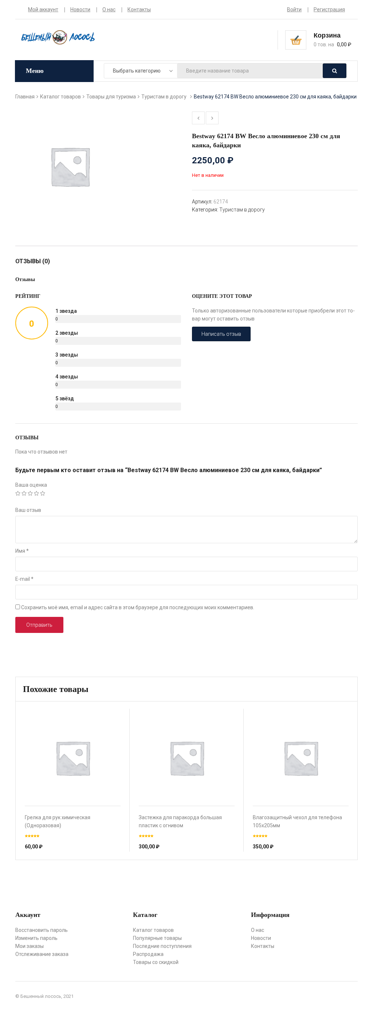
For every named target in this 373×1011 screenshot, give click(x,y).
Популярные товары (157, 938)
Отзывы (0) (32, 261)
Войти (294, 9)
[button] (329, 39)
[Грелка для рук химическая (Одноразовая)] (73, 758)
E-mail (24, 579)
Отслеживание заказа (41, 954)
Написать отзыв (221, 334)
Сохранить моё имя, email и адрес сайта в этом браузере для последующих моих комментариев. (137, 607)
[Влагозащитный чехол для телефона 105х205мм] (301, 758)
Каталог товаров (60, 97)
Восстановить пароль (41, 930)
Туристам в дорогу (163, 97)
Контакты (139, 9)
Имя (22, 551)
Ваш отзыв (28, 510)
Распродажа (148, 954)
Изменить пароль (36, 938)
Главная (25, 97)
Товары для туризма (111, 97)
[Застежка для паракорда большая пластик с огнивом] (187, 758)
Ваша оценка (31, 485)
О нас (108, 9)
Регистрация (329, 9)
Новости (80, 9)
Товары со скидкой (155, 962)
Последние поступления (162, 946)
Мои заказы (29, 946)
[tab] (36, 261)
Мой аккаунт (43, 9)
